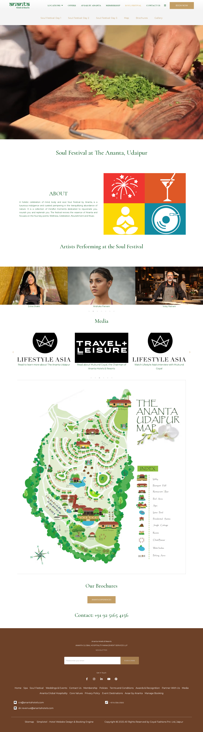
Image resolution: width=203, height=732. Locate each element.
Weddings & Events (56, 688)
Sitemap (29, 722)
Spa (25, 688)
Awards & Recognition (148, 688)
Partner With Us (171, 688)
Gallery (159, 18)
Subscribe (129, 661)
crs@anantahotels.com (31, 702)
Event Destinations (112, 693)
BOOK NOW (182, 5)
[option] (34, 287)
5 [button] (105, 311)
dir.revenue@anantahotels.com (35, 708)
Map (126, 18)
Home (18, 688)
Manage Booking (154, 693)
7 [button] (114, 311)
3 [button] (97, 311)
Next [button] (198, 288)
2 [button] (93, 311)
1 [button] (89, 311)
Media (185, 688)
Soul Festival (133, 5)
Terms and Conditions (122, 688)
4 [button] (101, 311)
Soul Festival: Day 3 (106, 18)
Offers (72, 5)
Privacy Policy (92, 693)
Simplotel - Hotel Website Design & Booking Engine (65, 722)
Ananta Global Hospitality (54, 693)
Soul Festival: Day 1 (51, 18)
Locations (54, 5)
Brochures (142, 18)
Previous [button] (4, 288)
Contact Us (153, 5)
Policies (103, 688)
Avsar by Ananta (91, 5)
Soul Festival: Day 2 (78, 18)
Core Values (76, 693)
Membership (113, 5)
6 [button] (109, 311)
